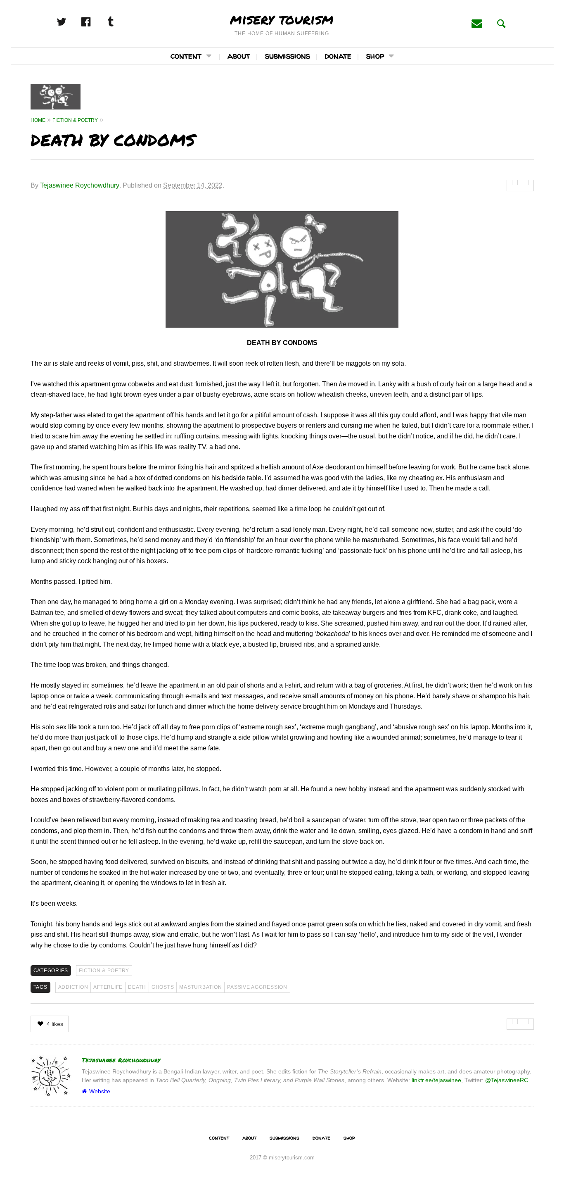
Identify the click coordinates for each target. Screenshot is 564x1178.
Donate (338, 55)
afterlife (108, 987)
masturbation (200, 987)
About (238, 55)
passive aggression (257, 987)
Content (186, 55)
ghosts (163, 987)
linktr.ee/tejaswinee (436, 1080)
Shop (375, 55)
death (137, 987)
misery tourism (282, 18)
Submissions (287, 55)
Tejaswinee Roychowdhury (79, 185)
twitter (70, 22)
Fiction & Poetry (104, 970)
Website (99, 1091)
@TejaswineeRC (506, 1080)
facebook (94, 22)
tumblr (119, 22)
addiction (73, 987)
